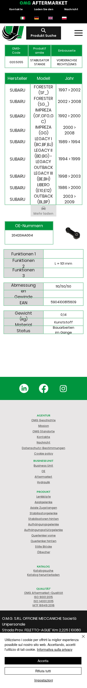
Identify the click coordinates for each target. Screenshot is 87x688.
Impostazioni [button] (43, 680)
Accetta (43, 660)
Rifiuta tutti (43, 671)
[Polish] (64, 18)
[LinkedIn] (24, 388)
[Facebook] (43, 388)
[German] (36, 18)
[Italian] (23, 18)
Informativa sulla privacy (54, 649)
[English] (50, 18)
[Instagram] (63, 388)
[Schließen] (80, 639)
